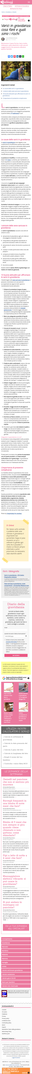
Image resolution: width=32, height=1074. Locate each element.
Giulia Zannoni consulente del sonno (12, 810)
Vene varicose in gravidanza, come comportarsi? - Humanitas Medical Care (16, 584)
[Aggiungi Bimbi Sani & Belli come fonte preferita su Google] (16, 678)
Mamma (5, 958)
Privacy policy (5, 1018)
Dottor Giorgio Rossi (8, 839)
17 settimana (14, 113)
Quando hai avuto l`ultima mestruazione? (15, 633)
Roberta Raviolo (13, 38)
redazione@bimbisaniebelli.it (12, 1065)
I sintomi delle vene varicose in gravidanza (16, 91)
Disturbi (14, 12)
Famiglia (5, 962)
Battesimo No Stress (16, 9)
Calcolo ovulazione (8, 974)
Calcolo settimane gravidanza (12, 970)
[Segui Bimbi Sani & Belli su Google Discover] (16, 18)
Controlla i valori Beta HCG (15, 764)
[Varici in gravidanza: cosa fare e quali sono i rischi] (16, 71)
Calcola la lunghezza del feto (16, 753)
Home (3, 12)
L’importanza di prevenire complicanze (15, 98)
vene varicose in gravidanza (21, 280)
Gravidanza (8, 12)
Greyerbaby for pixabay (14, 513)
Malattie (5, 955)
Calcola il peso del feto (13, 750)
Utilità (4, 966)
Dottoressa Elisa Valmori (9, 789)
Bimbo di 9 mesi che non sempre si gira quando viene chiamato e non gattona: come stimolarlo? (14, 829)
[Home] (11, 2)
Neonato (5, 947)
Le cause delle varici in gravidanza (13, 88)
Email (5, 627)
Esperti (4, 1027)
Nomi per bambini (8, 982)
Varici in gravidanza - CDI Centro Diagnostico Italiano (14, 576)
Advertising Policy (6, 1031)
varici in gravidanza (9, 142)
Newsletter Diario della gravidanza (11, 1029)
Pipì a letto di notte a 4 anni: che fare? (15, 857)
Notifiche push (6, 1033)
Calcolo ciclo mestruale (10, 986)
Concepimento (7, 939)
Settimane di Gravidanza (22, 6)
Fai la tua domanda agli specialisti (16, 927)
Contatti (4, 1009)
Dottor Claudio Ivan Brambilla (10, 888)
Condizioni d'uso (6, 1020)
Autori (3, 1025)
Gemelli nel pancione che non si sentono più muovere (16, 782)
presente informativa (11, 642)
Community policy (6, 1022)
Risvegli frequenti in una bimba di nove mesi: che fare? (14, 803)
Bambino (5, 951)
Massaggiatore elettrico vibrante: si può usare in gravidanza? (14, 880)
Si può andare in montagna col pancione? (12, 905)
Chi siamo (4, 1012)
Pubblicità (4, 1014)
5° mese (8, 160)
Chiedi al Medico (7, 6)
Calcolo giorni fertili (9, 978)
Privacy (4, 1016)
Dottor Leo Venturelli (9, 862)
